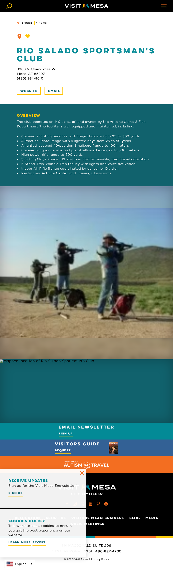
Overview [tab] (28, 116)
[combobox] (19, 564)
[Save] (27, 36)
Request (63, 450)
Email (54, 91)
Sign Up (66, 433)
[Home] (86, 5)
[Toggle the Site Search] (9, 6)
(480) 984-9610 (30, 78)
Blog (134, 518)
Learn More (19, 542)
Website (29, 91)
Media (151, 518)
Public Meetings (86, 524)
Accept (39, 542)
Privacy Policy (100, 559)
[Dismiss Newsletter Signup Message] (82, 473)
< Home (41, 22)
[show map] (19, 36)
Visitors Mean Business (97, 518)
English (20, 563)
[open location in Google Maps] (86, 391)
